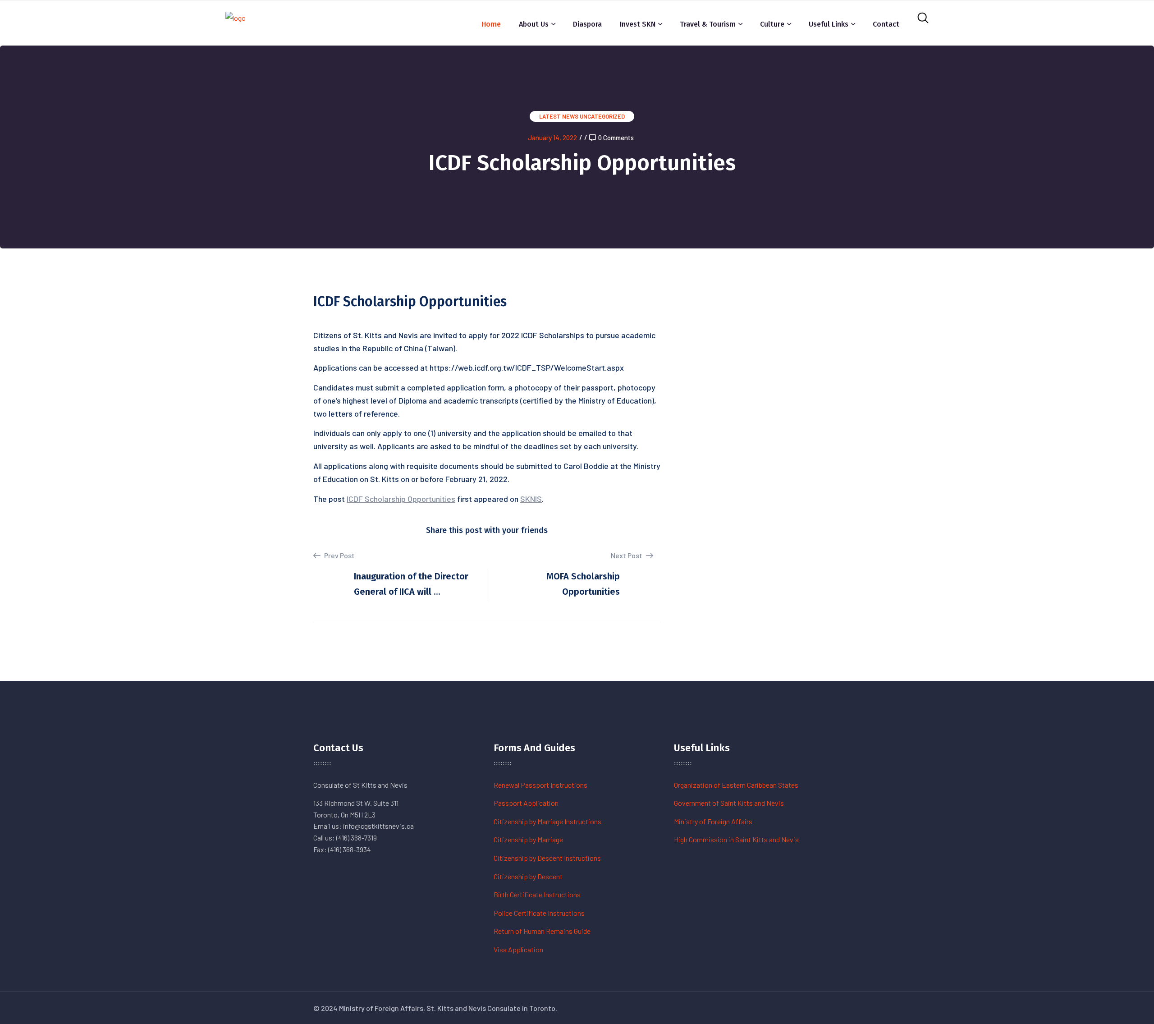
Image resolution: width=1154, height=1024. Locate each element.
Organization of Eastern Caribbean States (736, 785)
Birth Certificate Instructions (537, 894)
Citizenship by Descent (528, 876)
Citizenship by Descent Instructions (547, 858)
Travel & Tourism (708, 24)
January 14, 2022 (552, 137)
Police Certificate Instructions (539, 913)
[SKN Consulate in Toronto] (235, 22)
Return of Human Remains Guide (542, 931)
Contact (886, 24)
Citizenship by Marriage (528, 839)
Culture (772, 24)
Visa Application (518, 949)
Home (491, 24)
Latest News (558, 116)
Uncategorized (602, 116)
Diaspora (587, 24)
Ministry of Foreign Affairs (713, 821)
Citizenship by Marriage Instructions (547, 821)
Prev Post (339, 555)
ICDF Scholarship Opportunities (401, 499)
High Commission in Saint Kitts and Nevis (736, 839)
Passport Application (526, 803)
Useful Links (828, 24)
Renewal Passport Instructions (540, 785)
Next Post (627, 555)
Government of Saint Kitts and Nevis (729, 803)
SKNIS (531, 499)
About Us (534, 24)
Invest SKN (637, 24)
